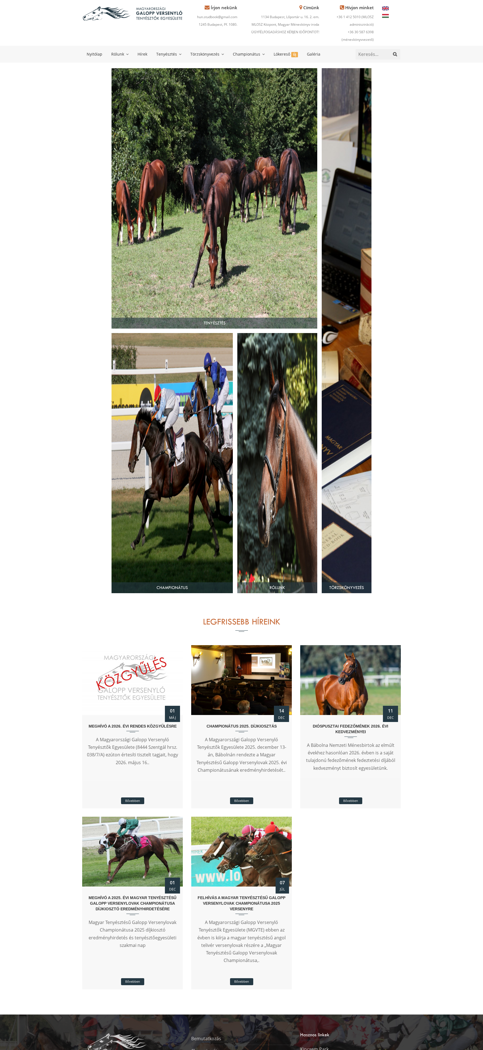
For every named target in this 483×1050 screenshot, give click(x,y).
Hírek (142, 54)
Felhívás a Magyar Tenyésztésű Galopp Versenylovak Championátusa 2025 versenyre (241, 903)
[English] (385, 8)
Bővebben (132, 801)
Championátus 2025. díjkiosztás (242, 726)
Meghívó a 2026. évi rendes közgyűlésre (133, 726)
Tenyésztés (167, 54)
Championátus (247, 54)
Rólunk (118, 54)
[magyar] (385, 15)
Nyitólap (94, 54)
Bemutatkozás (206, 1038)
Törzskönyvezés (205, 54)
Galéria (313, 54)
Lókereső (285, 54)
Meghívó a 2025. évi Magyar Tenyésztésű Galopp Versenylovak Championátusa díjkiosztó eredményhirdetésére (132, 903)
